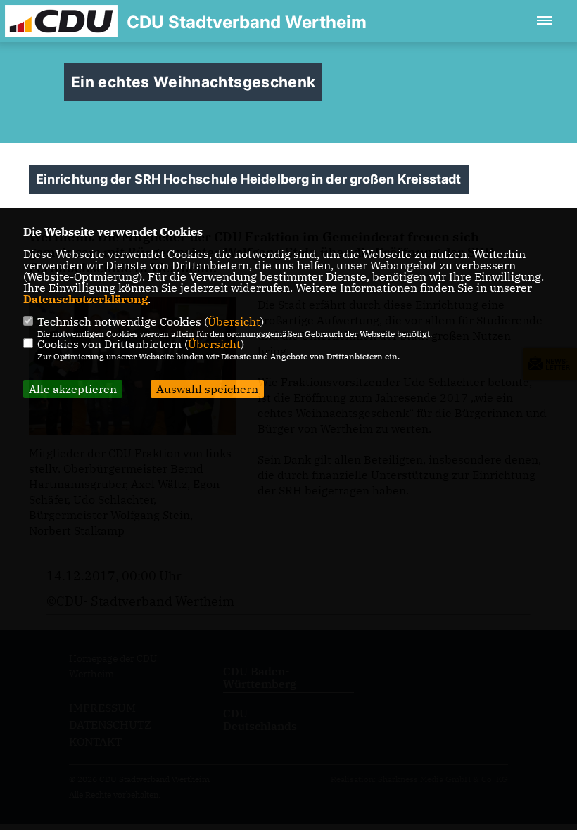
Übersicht (234, 321)
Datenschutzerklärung (85, 299)
